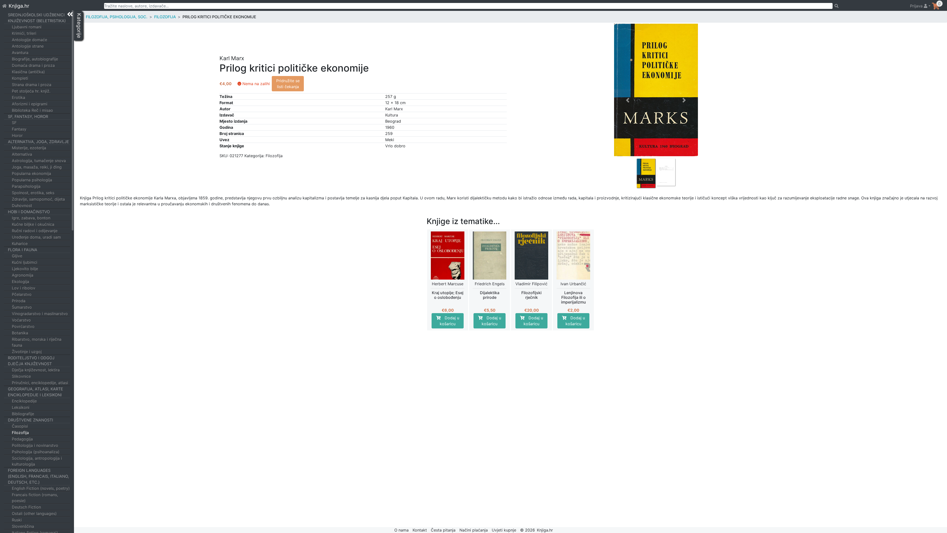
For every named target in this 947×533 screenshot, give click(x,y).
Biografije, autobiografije (35, 59)
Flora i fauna (22, 249)
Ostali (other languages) (34, 513)
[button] (627, 137)
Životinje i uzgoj (27, 351)
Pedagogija (22, 439)
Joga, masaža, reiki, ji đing (37, 167)
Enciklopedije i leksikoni (35, 394)
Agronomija (22, 275)
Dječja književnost (30, 363)
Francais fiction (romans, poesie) (35, 497)
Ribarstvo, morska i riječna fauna (36, 342)
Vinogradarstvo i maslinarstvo (40, 313)
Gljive (17, 255)
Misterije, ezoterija (29, 147)
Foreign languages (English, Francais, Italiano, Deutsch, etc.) (38, 476)
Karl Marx (394, 108)
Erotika (18, 97)
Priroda (18, 300)
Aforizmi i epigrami (29, 103)
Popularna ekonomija (31, 173)
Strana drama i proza (31, 84)
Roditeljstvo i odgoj (31, 357)
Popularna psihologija (32, 179)
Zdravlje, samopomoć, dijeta (38, 199)
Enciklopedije (24, 401)
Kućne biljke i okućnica (33, 224)
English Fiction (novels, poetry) (41, 488)
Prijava (917, 5)
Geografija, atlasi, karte (35, 388)
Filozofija (20, 432)
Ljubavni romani (26, 26)
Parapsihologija (26, 186)
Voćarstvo (21, 320)
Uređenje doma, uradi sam (36, 237)
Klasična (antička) (28, 71)
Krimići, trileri (24, 33)
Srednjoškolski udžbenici (36, 14)
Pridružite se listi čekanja (288, 83)
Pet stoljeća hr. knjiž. (31, 91)
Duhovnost (22, 205)
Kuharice (20, 243)
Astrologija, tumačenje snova (39, 160)
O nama (401, 530)
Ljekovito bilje (25, 268)
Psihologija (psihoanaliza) (35, 451)
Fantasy (19, 129)
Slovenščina (23, 526)
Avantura (20, 52)
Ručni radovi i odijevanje (34, 230)
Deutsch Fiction (26, 507)
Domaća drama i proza (33, 65)
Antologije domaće (29, 39)
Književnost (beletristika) (37, 20)
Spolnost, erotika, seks (33, 192)
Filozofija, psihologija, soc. (116, 16)
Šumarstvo (22, 307)
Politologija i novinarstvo (35, 445)
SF (14, 122)
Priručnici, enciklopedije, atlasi (40, 382)
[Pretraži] (869, 6)
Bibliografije (23, 413)
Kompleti (20, 78)
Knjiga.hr (19, 6)
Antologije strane (28, 46)
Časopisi (20, 426)
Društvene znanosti (30, 420)
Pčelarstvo (22, 294)
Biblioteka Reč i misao (32, 110)
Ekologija (20, 281)
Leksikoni (20, 407)
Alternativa (22, 154)
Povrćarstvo (23, 326)
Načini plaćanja (473, 530)
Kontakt (420, 530)
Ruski (17, 519)
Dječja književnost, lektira (36, 369)
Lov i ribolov (23, 288)
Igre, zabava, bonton (31, 217)
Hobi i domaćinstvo (29, 211)
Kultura (391, 115)
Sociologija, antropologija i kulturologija (37, 461)
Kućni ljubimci (24, 262)
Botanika (20, 332)
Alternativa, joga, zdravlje (38, 141)
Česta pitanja (443, 530)
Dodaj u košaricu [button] (449, 320)
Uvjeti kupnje (504, 530)
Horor (17, 135)
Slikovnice (21, 376)
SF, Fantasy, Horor (28, 116)
